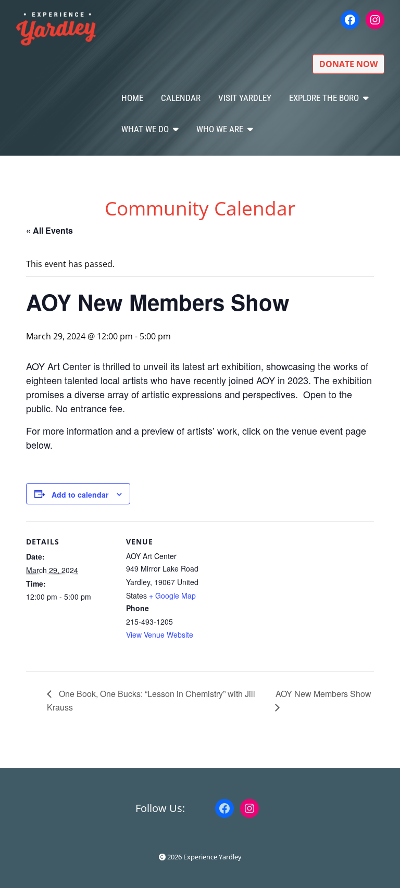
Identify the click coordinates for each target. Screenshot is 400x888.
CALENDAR (181, 98)
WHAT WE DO (145, 129)
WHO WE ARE (219, 129)
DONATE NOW (348, 64)
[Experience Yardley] (56, 28)
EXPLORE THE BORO (324, 98)
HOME (132, 98)
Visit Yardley (244, 98)
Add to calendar (80, 494)
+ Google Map (172, 595)
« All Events (49, 230)
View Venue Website (159, 634)
